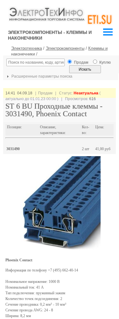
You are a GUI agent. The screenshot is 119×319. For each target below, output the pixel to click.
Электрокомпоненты (65, 48)
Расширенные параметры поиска (41, 76)
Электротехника (26, 48)
